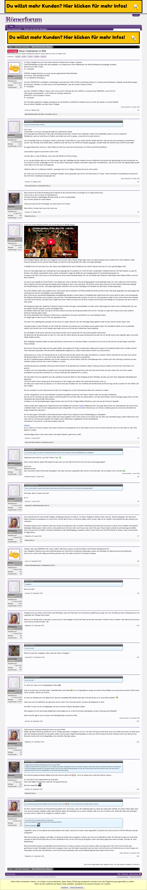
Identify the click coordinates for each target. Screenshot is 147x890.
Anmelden (136, 15)
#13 (138, 742)
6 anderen (45, 442)
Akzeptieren (64, 887)
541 (20, 85)
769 (20, 215)
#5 (138, 476)
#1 (138, 110)
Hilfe (119, 874)
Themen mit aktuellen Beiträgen (35, 29)
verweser (11, 135)
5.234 (20, 144)
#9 (138, 593)
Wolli (26, 114)
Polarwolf (27, 216)
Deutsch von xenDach (46, 877)
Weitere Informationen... (77, 887)
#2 (138, 182)
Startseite (125, 874)
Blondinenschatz (33, 114)
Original (81, 406)
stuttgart (37, 56)
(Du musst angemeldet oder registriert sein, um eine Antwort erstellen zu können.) (112, 864)
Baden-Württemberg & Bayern (31, 53)
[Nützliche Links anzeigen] (138, 47)
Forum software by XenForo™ (21, 877)
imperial (18, 56)
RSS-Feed (140, 874)
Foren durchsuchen (14, 29)
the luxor (43, 56)
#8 (138, 561)
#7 (138, 536)
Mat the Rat (32, 185)
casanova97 (41, 185)
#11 (138, 657)
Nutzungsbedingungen (123, 877)
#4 (138, 438)
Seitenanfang (133, 874)
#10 (138, 625)
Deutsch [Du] (10, 874)
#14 (138, 789)
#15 (138, 856)
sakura (30, 56)
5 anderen (49, 114)
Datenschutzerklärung (135, 877)
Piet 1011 (41, 114)
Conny (53, 53)
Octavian (11, 206)
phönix (24, 56)
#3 (138, 212)
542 (20, 667)
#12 (138, 721)
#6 (138, 501)
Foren (11, 26)
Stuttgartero (12, 531)
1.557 (20, 472)
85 (21, 539)
